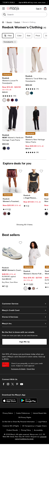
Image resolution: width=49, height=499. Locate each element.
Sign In (38, 8)
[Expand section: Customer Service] (24, 303)
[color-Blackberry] (4, 213)
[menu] (3, 8)
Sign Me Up (24, 342)
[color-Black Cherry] (12, 100)
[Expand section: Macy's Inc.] (24, 323)
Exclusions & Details (18, 369)
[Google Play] (28, 400)
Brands (9, 22)
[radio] (4, 100)
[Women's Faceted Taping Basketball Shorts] (12, 181)
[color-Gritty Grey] (8, 100)
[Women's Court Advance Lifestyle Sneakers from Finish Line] (12, 253)
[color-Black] (4, 148)
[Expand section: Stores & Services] (24, 317)
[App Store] (9, 400)
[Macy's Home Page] (13, 8)
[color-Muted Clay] (27, 93)
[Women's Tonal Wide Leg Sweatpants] (36, 60)
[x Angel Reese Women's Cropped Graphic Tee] (33, 181)
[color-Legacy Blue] (8, 148)
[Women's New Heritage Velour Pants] (36, 119)
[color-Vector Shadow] (16, 100)
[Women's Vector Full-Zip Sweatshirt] (33, 253)
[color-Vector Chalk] (4, 100)
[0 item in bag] (45, 8)
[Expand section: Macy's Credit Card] (24, 310)
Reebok (17, 22)
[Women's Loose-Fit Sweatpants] (12, 60)
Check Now (31, 369)
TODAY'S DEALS (9, 2)
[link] (12, 89)
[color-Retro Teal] (31, 93)
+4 (37, 288)
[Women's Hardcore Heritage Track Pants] (12, 119)
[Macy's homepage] (3, 22)
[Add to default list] (20, 171)
